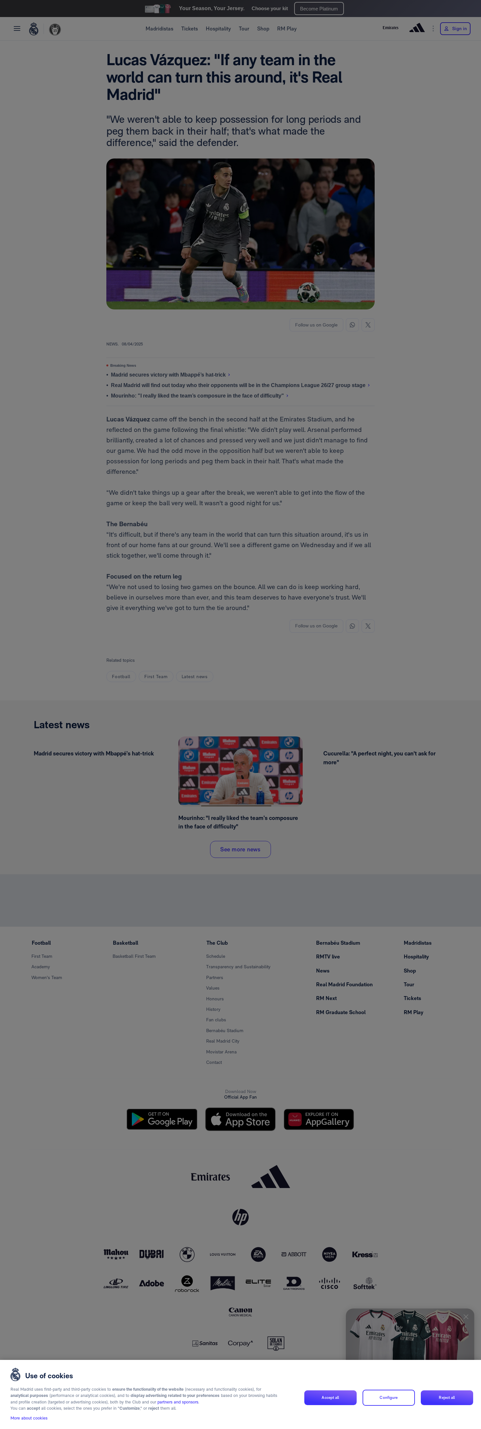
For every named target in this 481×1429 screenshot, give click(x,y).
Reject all (447, 1397)
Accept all (330, 1397)
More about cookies (28, 1418)
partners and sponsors (177, 1402)
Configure (389, 1397)
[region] (240, 1394)
